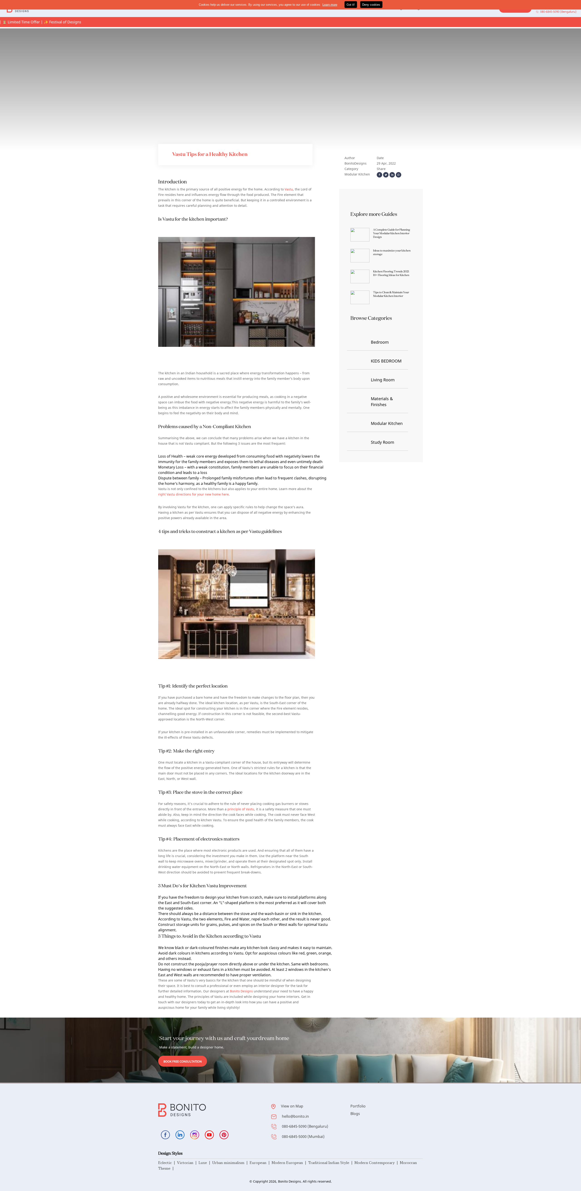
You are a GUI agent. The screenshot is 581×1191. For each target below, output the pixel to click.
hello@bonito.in (295, 1116)
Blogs (355, 1113)
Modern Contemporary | (377, 1163)
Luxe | (205, 1163)
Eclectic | (167, 1163)
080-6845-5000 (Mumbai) (303, 1136)
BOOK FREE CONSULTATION (182, 1061)
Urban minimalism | (231, 1163)
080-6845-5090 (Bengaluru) (305, 1126)
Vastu (289, 189)
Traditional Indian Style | (331, 1163)
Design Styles (170, 1153)
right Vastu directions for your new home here (193, 494)
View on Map (292, 1106)
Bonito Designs (241, 991)
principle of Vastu (240, 809)
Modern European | (290, 1163)
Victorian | (188, 1163)
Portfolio (358, 1106)
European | (261, 1163)
